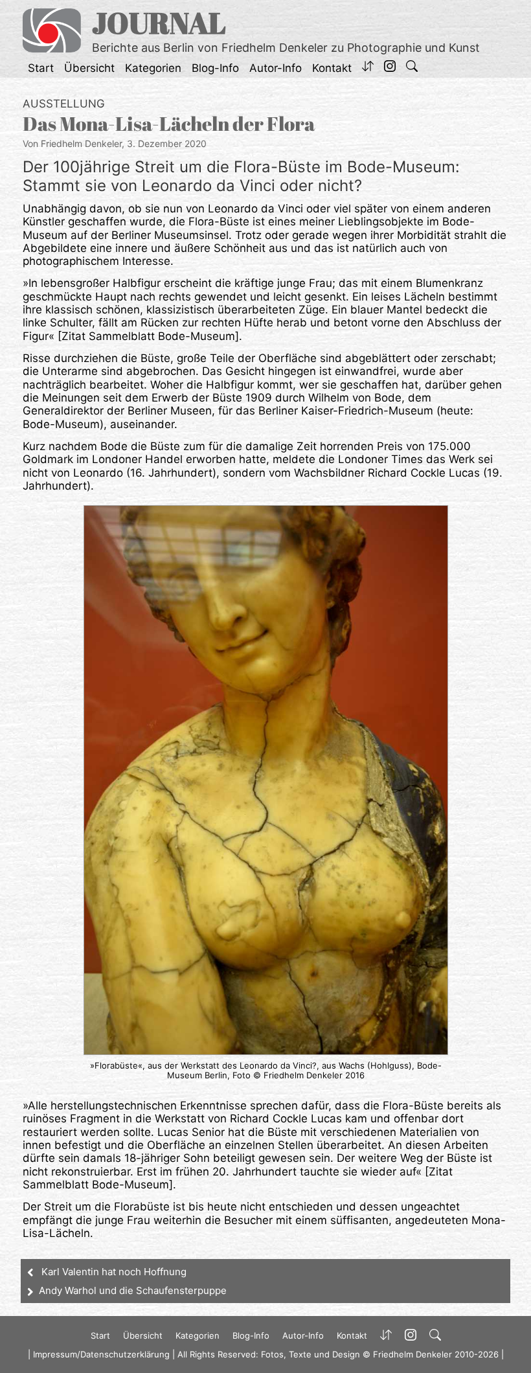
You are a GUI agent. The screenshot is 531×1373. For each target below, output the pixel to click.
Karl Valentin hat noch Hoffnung (113, 1271)
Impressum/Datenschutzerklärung (101, 1354)
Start (41, 68)
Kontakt (332, 68)
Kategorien (153, 68)
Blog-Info (215, 68)
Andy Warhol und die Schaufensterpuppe (133, 1290)
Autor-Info (275, 68)
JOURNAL (159, 22)
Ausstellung (64, 103)
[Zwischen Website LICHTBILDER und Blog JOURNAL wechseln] (368, 68)
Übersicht (89, 68)
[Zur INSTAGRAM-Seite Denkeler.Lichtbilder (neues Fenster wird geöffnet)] (390, 68)
